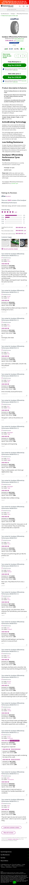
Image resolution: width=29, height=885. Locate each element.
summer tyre (14, 183)
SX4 (8, 298)
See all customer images (11, 249)
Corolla (9, 710)
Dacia (8, 458)
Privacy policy (7, 865)
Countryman (10, 779)
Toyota (8, 709)
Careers (15, 867)
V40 (8, 807)
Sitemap (3, 867)
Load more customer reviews (11, 827)
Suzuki (8, 296)
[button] (20, 6)
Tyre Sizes (3, 857)
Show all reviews (8, 832)
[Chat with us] (14, 882)
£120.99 (18, 65)
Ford (8, 260)
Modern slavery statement (17, 865)
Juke (8, 381)
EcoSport (9, 629)
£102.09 (18, 77)
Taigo (8, 434)
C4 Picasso (10, 738)
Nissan (9, 380)
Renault (9, 681)
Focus (8, 261)
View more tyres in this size (10, 15)
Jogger (9, 460)
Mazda (8, 570)
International (9, 867)
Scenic (9, 683)
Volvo (8, 805)
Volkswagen (10, 432)
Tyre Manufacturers (5, 854)
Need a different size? (19, 38)
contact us (10, 839)
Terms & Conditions (16, 864)
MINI (8, 778)
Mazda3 (9, 571)
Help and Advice (4, 860)
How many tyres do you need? (7, 55)
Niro (8, 354)
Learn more (24, 68)
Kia (8, 352)
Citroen (9, 736)
